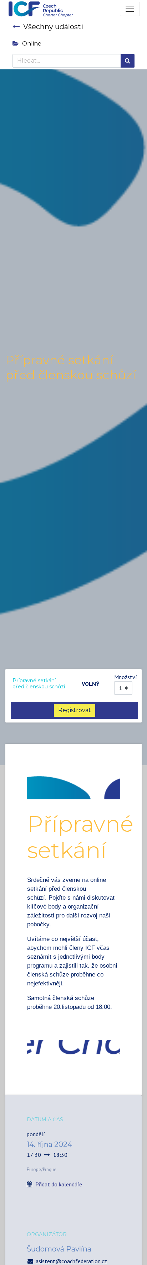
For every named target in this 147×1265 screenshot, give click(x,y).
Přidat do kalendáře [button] (58, 1184)
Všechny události (53, 26)
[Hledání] (128, 61)
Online (31, 43)
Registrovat (74, 710)
